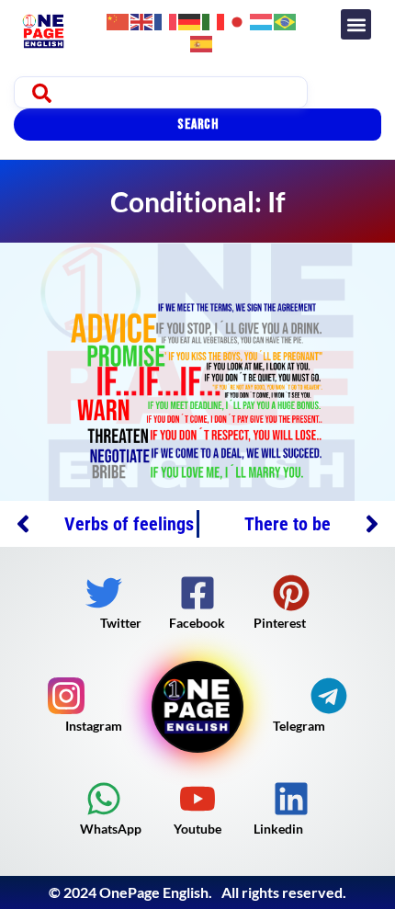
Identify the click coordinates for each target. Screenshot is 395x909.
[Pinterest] (291, 592)
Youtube (197, 828)
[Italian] (214, 19)
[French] (166, 19)
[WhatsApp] (103, 798)
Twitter (120, 623)
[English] (142, 19)
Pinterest (280, 623)
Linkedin (278, 828)
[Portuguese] (286, 19)
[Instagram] (66, 695)
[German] (190, 19)
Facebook (197, 623)
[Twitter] (103, 592)
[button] (356, 24)
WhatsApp (110, 828)
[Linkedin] (291, 798)
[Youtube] (197, 798)
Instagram (93, 725)
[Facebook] (197, 592)
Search (197, 124)
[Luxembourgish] (262, 19)
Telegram (299, 725)
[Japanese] (238, 19)
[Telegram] (328, 695)
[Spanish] (202, 42)
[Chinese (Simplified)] (118, 19)
